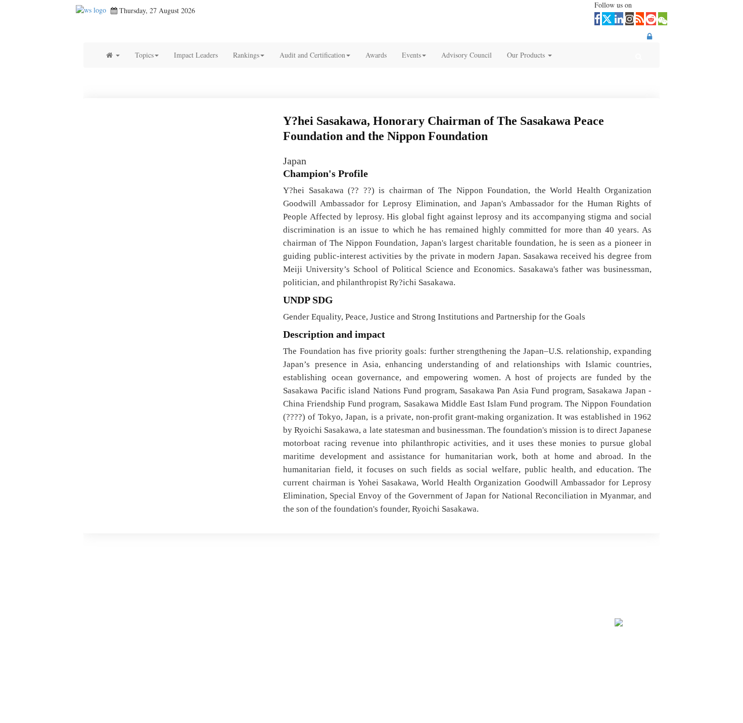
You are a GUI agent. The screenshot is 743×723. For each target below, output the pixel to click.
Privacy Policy (345, 588)
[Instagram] (402, 573)
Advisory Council (466, 55)
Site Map (534, 588)
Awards (376, 55)
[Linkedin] (358, 573)
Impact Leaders (196, 55)
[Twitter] (337, 573)
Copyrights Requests (401, 588)
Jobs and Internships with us (476, 588)
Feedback (248, 588)
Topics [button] (144, 55)
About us (181, 588)
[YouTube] (380, 573)
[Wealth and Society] (91, 10)
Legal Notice (571, 588)
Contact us (214, 588)
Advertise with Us (293, 588)
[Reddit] (443, 573)
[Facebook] (315, 573)
